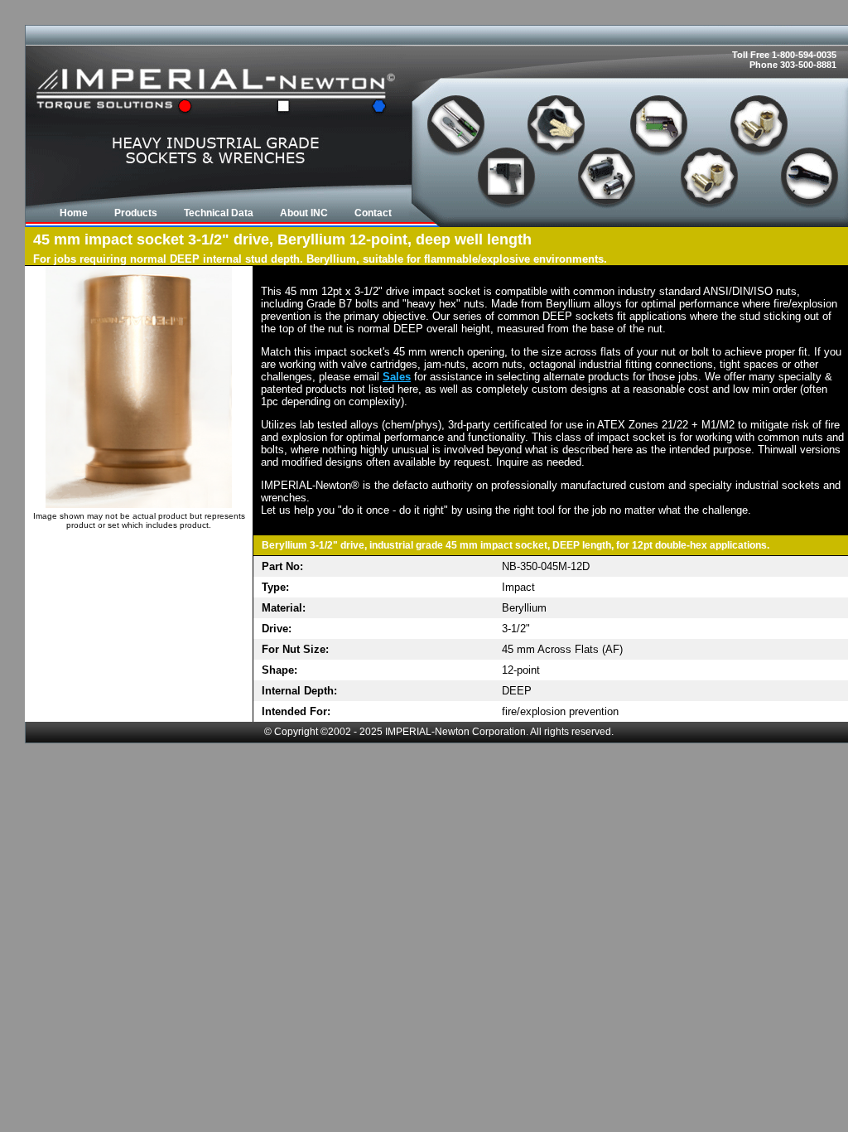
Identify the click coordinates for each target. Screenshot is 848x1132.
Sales (397, 376)
